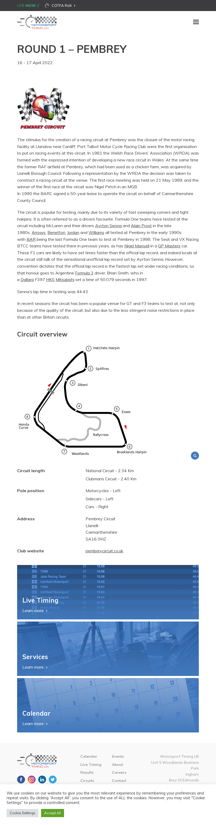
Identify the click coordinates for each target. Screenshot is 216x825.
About (117, 764)
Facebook (21, 779)
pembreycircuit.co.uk (104, 550)
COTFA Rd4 (62, 5)
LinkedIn (42, 779)
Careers (119, 772)
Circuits (87, 780)
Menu (196, 22)
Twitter (53, 779)
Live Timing (90, 764)
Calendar (88, 756)
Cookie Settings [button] (22, 813)
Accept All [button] (52, 813)
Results (87, 772)
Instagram (32, 779)
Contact (119, 780)
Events (118, 756)
